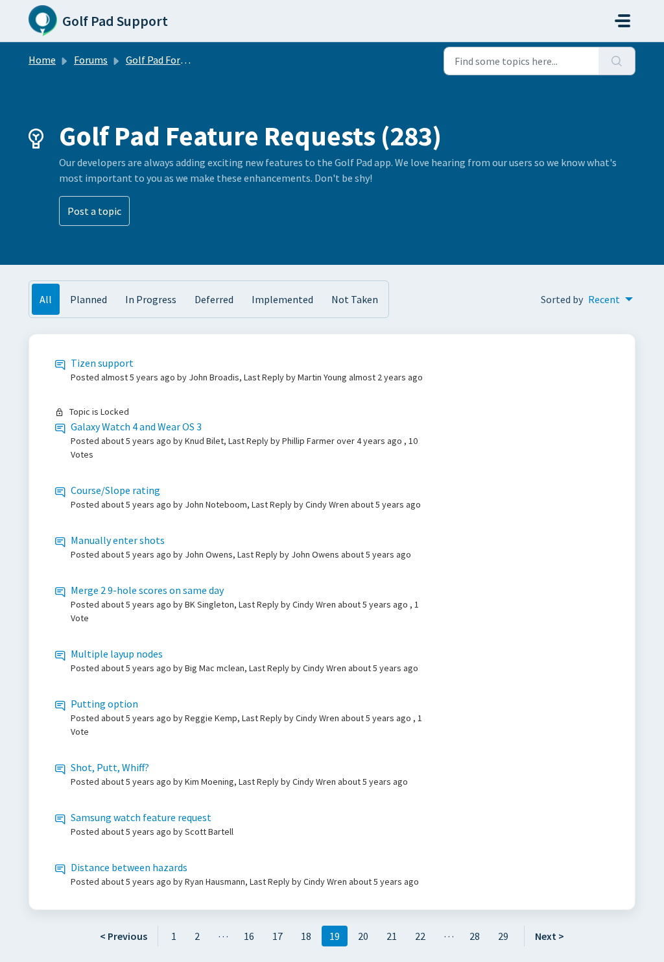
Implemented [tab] (282, 299)
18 (306, 936)
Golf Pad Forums (162, 59)
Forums (91, 59)
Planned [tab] (88, 299)
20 (363, 936)
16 (249, 936)
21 (391, 936)
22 (420, 936)
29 (503, 936)
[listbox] (610, 299)
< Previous (123, 936)
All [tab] (46, 299)
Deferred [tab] (214, 299)
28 (474, 936)
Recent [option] (604, 299)
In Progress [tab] (150, 299)
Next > (549, 936)
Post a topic (94, 210)
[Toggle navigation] (622, 20)
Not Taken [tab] (354, 299)
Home (42, 59)
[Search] (617, 61)
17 (277, 936)
